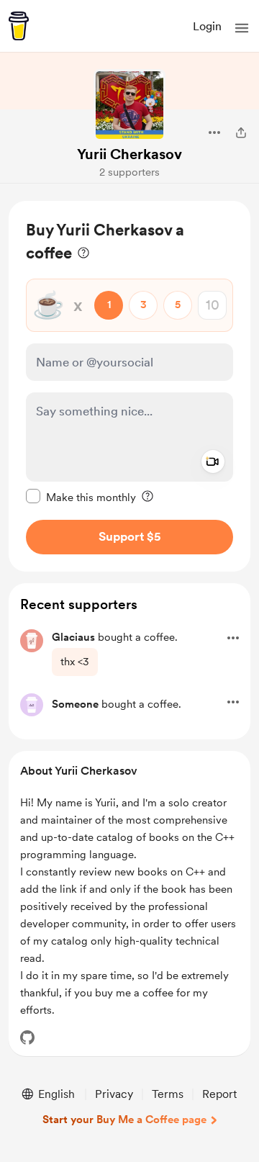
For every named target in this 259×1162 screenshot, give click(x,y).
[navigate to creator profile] (129, 105)
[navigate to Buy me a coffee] (19, 26)
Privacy (114, 1094)
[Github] (27, 1037)
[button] (241, 28)
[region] (129, 386)
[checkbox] (81, 496)
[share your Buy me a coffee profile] (241, 132)
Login (207, 26)
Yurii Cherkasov (129, 154)
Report (219, 1094)
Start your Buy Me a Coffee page (124, 1119)
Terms (167, 1094)
